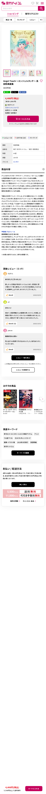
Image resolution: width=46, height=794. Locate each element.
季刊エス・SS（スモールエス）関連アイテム (18, 434)
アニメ (36, 434)
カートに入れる (33, 789)
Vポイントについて (12, 107)
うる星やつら (8, 438)
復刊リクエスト (32, 13)
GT (9, 302)
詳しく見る (23, 484)
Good (11, 295)
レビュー (33, 20)
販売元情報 (14, 501)
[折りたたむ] (44, 169)
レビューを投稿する (23, 370)
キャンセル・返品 (28, 501)
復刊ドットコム (9, 446)
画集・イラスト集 (9, 442)
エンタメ (16, 162)
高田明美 (33, 442)
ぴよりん (10, 274)
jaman (10, 330)
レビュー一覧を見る (23, 358)
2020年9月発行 (22, 442)
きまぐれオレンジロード (23, 438)
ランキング (20, 20)
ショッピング (13, 13)
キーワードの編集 (23, 453)
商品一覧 (9, 20)
